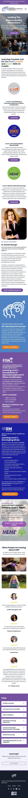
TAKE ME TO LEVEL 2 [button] (10, 494)
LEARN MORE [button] (14, 33)
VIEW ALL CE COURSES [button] (10, 347)
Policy (18, 785)
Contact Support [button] (14, 763)
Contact (14, 785)
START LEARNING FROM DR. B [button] (12, 290)
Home (9, 785)
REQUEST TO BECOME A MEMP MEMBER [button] (14, 524)
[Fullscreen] (25, 50)
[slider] (14, 50)
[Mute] (23, 50)
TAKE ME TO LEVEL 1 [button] (11, 416)
